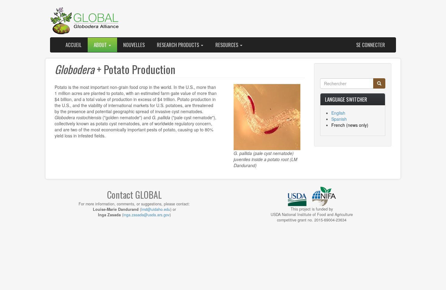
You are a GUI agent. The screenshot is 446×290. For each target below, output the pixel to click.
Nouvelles (134, 45)
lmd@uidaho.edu (155, 209)
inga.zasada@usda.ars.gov (146, 215)
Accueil (74, 45)
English (338, 113)
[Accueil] (85, 21)
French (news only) (349, 125)
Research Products (178, 45)
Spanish (339, 119)
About (101, 45)
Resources (227, 45)
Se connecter (370, 45)
